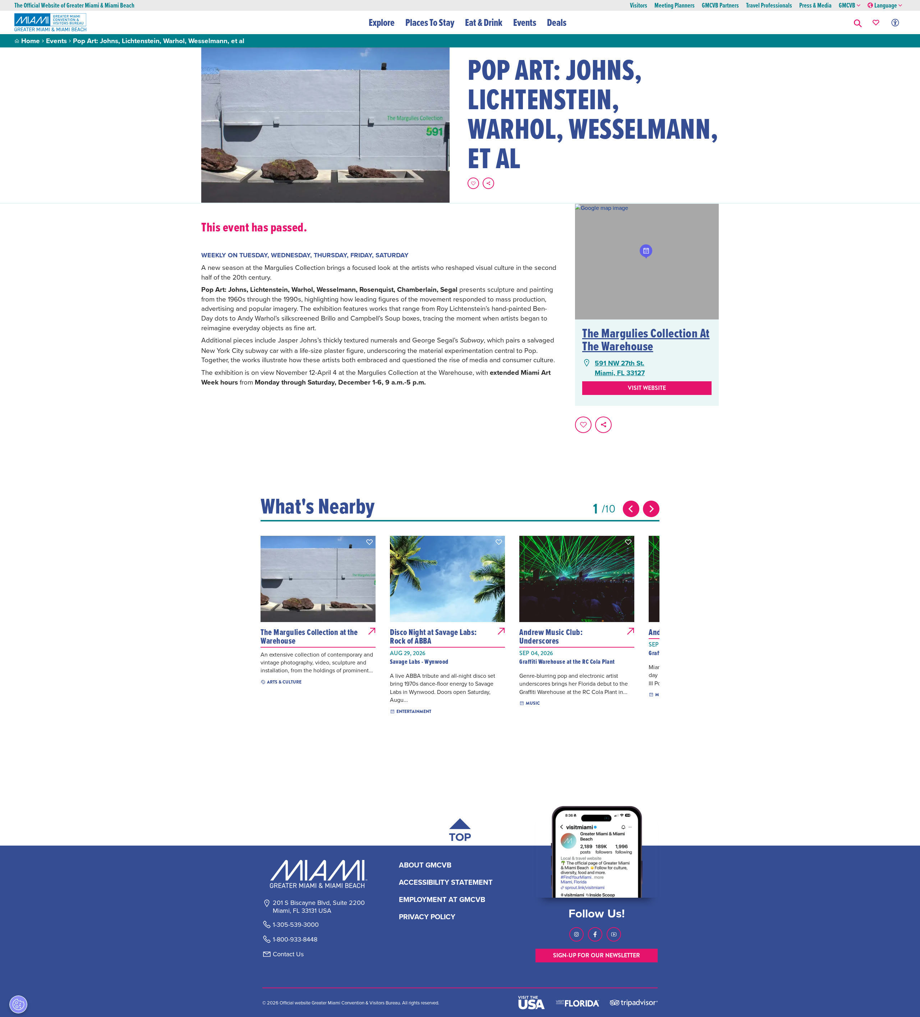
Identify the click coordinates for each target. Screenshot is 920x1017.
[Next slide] (651, 509)
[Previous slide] (631, 509)
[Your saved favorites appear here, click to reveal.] (876, 22)
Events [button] (524, 22)
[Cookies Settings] (18, 1004)
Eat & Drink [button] (483, 22)
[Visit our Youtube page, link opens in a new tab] (614, 934)
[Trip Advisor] (634, 1002)
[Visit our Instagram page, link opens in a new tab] (576, 934)
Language (885, 5)
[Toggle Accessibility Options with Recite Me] (895, 22)
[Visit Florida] (577, 1003)
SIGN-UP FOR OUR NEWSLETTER (596, 955)
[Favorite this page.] (473, 183)
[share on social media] (488, 183)
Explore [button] (382, 22)
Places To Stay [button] (429, 22)
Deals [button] (556, 22)
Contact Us (288, 954)
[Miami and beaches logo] (318, 874)
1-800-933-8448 (295, 939)
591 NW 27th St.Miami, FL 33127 (620, 367)
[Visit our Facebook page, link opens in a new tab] (595, 934)
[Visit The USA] (531, 1002)
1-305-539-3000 (296, 925)
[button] (857, 22)
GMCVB (847, 5)
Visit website (647, 388)
